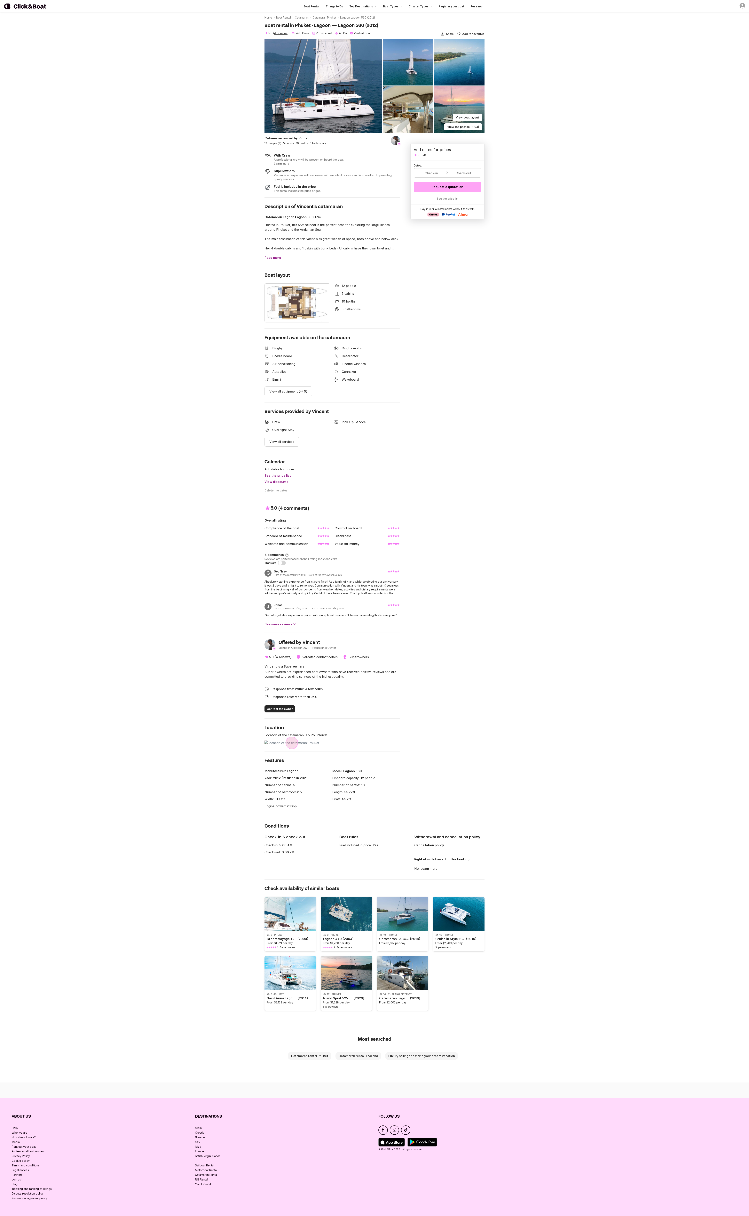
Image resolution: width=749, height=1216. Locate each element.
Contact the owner (280, 708)
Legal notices (20, 1170)
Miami (198, 1128)
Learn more (429, 869)
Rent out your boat (24, 1146)
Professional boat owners (28, 1151)
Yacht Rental (203, 1184)
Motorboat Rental (206, 1170)
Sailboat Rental (204, 1165)
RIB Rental (201, 1179)
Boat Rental (311, 6)
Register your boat (451, 6)
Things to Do (334, 6)
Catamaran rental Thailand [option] (358, 1056)
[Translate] (282, 563)
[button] (447, 34)
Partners (17, 1174)
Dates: (418, 165)
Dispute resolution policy (27, 1193)
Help (15, 1128)
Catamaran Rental (206, 1174)
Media (16, 1142)
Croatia (199, 1132)
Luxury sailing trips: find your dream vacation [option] (421, 1056)
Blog (15, 1184)
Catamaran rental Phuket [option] (309, 1056)
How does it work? (24, 1137)
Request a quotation (447, 187)
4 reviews (281, 33)
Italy (197, 1142)
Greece (200, 1137)
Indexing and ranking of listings (32, 1188)
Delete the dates (276, 490)
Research (477, 6)
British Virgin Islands (207, 1156)
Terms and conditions (25, 1165)
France (199, 1151)
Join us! (16, 1179)
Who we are (20, 1132)
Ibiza (198, 1146)
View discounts (276, 482)
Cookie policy (21, 1160)
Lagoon (292, 771)
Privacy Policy (21, 1156)
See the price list (277, 475)
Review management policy (29, 1198)
